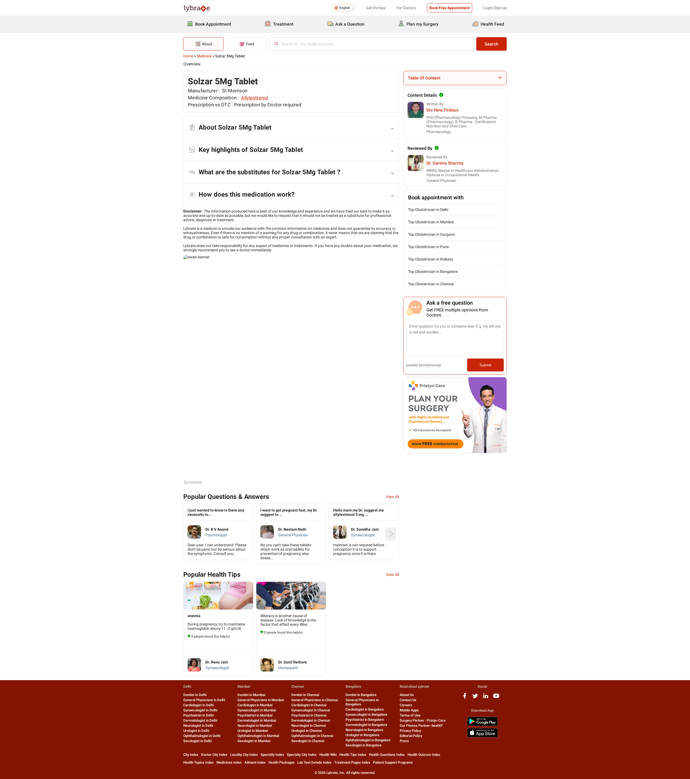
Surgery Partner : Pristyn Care (423, 720)
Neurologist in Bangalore (364, 730)
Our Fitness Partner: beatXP (421, 726)
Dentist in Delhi (194, 695)
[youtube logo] (496, 698)
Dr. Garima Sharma (444, 163)
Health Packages (281, 762)
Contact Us (408, 700)
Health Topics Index (198, 762)
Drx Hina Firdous (442, 110)
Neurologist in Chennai (308, 726)
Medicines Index (229, 762)
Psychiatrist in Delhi (198, 715)
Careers (406, 705)
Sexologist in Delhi (197, 741)
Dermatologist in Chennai (310, 720)
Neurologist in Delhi (198, 726)
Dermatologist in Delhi (200, 720)
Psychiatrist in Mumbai (254, 715)
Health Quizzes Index (424, 755)
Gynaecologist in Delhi (200, 710)
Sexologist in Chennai (307, 741)
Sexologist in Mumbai (253, 741)
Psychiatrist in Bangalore (365, 720)
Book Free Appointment (449, 8)
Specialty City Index (302, 755)
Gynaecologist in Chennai (310, 710)
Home (188, 56)
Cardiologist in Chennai (308, 705)
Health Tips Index (352, 755)
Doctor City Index (214, 755)
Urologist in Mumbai (252, 731)
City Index (190, 755)
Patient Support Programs (393, 762)
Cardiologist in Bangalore (365, 709)
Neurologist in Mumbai (254, 726)
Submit (485, 365)
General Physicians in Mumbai (260, 700)
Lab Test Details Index (314, 762)
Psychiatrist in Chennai (308, 715)
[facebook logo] (464, 698)
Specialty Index (272, 755)
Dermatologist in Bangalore (366, 725)
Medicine (204, 56)
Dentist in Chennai (305, 695)
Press (404, 741)
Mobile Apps (409, 710)
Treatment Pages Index (352, 762)
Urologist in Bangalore (362, 735)
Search (491, 44)
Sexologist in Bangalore (364, 745)
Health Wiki (328, 755)
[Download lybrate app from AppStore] (482, 736)
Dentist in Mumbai (251, 695)
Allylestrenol (254, 97)
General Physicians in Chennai (314, 700)
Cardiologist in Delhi (198, 705)
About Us (407, 695)
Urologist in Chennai (306, 731)
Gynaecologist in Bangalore (366, 714)
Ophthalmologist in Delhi (201, 736)
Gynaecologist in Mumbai (256, 710)
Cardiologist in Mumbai (254, 705)
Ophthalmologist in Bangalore (368, 740)
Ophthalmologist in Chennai (312, 736)
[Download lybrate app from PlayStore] (482, 725)
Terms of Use (410, 715)
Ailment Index (255, 762)
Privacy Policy (410, 731)
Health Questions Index (387, 755)
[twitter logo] (475, 698)
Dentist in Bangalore (361, 695)
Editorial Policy (411, 736)
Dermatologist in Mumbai (256, 720)
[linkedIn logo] (485, 698)
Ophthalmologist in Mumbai (258, 736)
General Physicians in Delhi (204, 700)
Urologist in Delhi (196, 731)
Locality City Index (244, 755)
